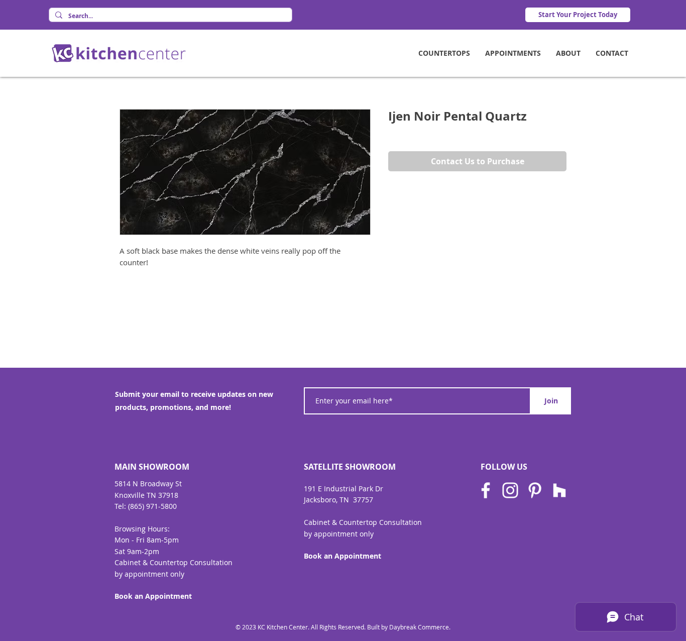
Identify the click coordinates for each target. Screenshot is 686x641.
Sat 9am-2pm (137, 551)
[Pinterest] (534, 490)
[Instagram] (510, 490)
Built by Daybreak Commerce (408, 627)
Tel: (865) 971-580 (144, 506)
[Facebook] (485, 490)
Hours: (159, 528)
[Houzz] (559, 490)
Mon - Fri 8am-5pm (147, 540)
